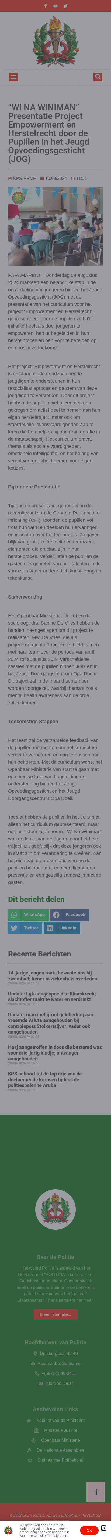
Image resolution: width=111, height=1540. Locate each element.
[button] (104, 1528)
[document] (55, 770)
